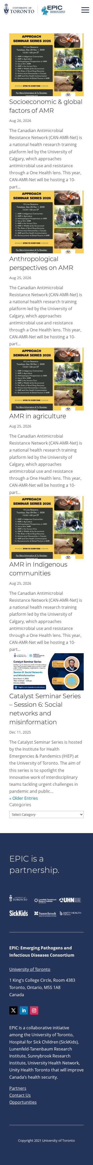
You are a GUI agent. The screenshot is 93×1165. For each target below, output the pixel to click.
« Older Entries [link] (23, 798)
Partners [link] (17, 1088)
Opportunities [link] (23, 1102)
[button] (85, 10)
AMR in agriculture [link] (37, 417)
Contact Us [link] (20, 1095)
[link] (35, 15)
